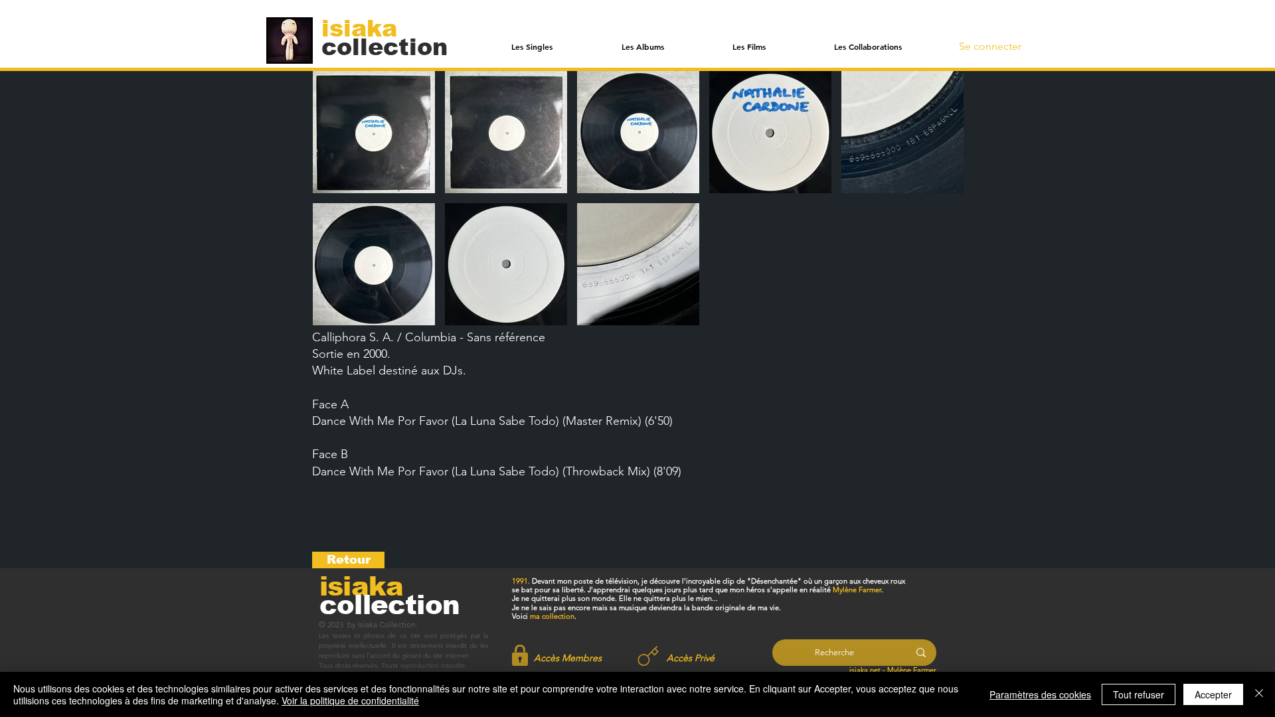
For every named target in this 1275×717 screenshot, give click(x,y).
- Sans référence (500, 337)
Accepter (1213, 694)
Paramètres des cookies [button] (1040, 694)
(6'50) (659, 421)
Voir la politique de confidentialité (350, 700)
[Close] (1259, 694)
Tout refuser (1138, 694)
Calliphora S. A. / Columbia (384, 337)
